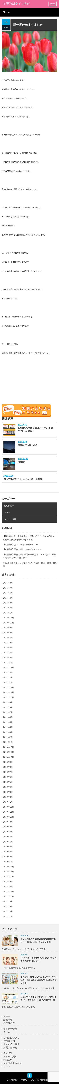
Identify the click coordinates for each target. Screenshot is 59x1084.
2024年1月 (8, 613)
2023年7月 (8, 638)
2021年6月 (8, 717)
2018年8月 (8, 886)
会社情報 (7, 1053)
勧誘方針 (7, 1060)
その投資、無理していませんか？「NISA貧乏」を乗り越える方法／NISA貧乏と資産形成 (38, 980)
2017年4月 (8, 911)
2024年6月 (8, 608)
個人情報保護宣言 (12, 1063)
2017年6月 (8, 901)
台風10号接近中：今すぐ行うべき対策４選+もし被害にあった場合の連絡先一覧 (38, 998)
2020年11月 (8, 752)
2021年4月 (8, 727)
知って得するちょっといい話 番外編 (22, 479)
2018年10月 (8, 876)
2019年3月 (8, 852)
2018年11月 (8, 872)
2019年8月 (8, 827)
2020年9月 (8, 762)
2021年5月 (8, 722)
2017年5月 (8, 906)
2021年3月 (8, 732)
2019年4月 (8, 847)
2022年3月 (8, 672)
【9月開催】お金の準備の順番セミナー (20, 544)
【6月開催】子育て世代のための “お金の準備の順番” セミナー (38, 959)
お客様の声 (9, 506)
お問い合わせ (10, 1047)
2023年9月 (8, 628)
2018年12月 (8, 867)
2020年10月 (8, 757)
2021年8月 (8, 707)
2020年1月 (8, 802)
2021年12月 (8, 687)
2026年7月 (8, 588)
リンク (6, 1066)
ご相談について (11, 1038)
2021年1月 (8, 742)
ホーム (6, 1016)
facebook (29, 1075)
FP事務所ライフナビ (16, 3)
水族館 (21, 462)
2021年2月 (8, 737)
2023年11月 (8, 618)
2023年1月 (8, 662)
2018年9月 (8, 881)
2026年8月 (8, 583)
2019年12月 (8, 807)
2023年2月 (8, 658)
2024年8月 (8, 603)
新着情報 (7, 1020)
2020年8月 (8, 767)
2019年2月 (8, 857)
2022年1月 (8, 682)
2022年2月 (8, 677)
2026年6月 (8, 593)
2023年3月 (8, 652)
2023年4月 (8, 648)
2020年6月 (8, 777)
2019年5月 (8, 842)
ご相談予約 (9, 1041)
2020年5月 (8, 782)
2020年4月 (8, 787)
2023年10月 (8, 623)
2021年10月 (8, 697)
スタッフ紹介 (10, 1056)
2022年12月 (8, 667)
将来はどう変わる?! (28, 445)
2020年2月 (8, 797)
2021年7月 (8, 712)
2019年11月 (8, 812)
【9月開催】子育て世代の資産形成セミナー (22, 549)
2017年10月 (8, 896)
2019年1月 (8, 862)
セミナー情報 (10, 519)
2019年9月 (8, 822)
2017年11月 (8, 891)
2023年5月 (8, 642)
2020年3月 (8, 792)
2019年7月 (8, 832)
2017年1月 (8, 916)
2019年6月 (8, 837)
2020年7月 (8, 772)
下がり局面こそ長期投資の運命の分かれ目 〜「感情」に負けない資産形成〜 (38, 940)
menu (52, 4)
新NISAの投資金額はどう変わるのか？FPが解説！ (35, 429)
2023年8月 (8, 633)
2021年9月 (8, 702)
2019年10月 (8, 817)
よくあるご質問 (11, 1044)
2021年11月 (8, 692)
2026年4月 (8, 598)
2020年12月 (8, 747)
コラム (7, 512)
